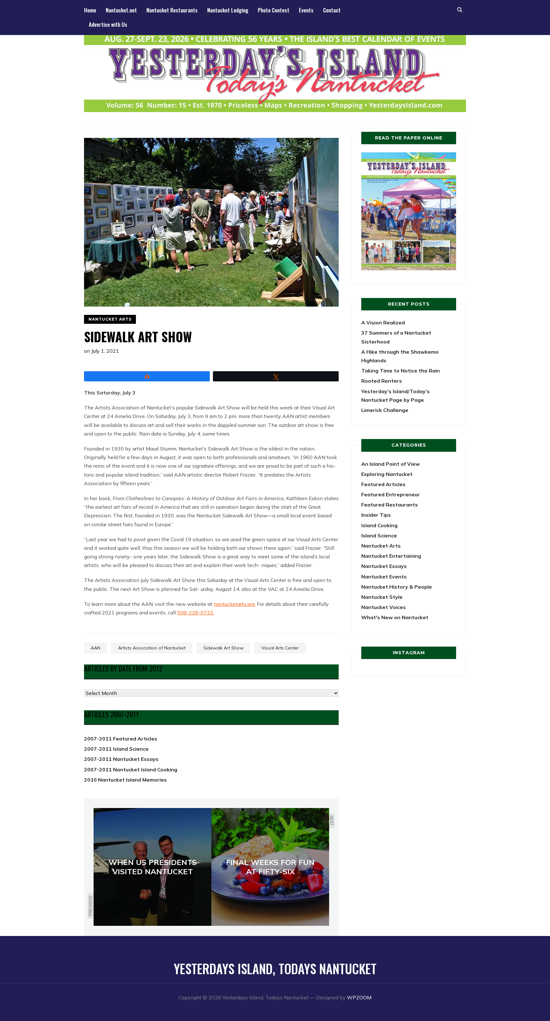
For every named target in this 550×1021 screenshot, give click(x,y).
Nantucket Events (384, 576)
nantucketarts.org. (235, 604)
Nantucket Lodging (227, 10)
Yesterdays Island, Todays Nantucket (275, 968)
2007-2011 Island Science (116, 749)
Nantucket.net (121, 10)
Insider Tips (376, 515)
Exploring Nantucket (386, 474)
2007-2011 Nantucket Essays (121, 759)
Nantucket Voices (383, 607)
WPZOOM (359, 997)
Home (90, 10)
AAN (95, 648)
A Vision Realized (383, 322)
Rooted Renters (381, 381)
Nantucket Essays (384, 566)
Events (306, 10)
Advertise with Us (108, 24)
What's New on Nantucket (394, 617)
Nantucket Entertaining (391, 556)
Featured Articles (383, 484)
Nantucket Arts (109, 319)
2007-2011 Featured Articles (120, 738)
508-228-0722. (195, 612)
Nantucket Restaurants (172, 10)
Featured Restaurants (389, 504)
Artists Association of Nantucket (152, 648)
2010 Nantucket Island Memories (125, 779)
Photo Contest (273, 10)
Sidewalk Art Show (223, 648)
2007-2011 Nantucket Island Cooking (130, 769)
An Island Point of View (390, 464)
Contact (332, 10)
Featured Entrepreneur (390, 494)
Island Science (379, 535)
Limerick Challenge (384, 410)
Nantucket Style (382, 597)
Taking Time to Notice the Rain (400, 370)
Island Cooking (379, 525)
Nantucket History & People (396, 587)
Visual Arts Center (280, 648)
